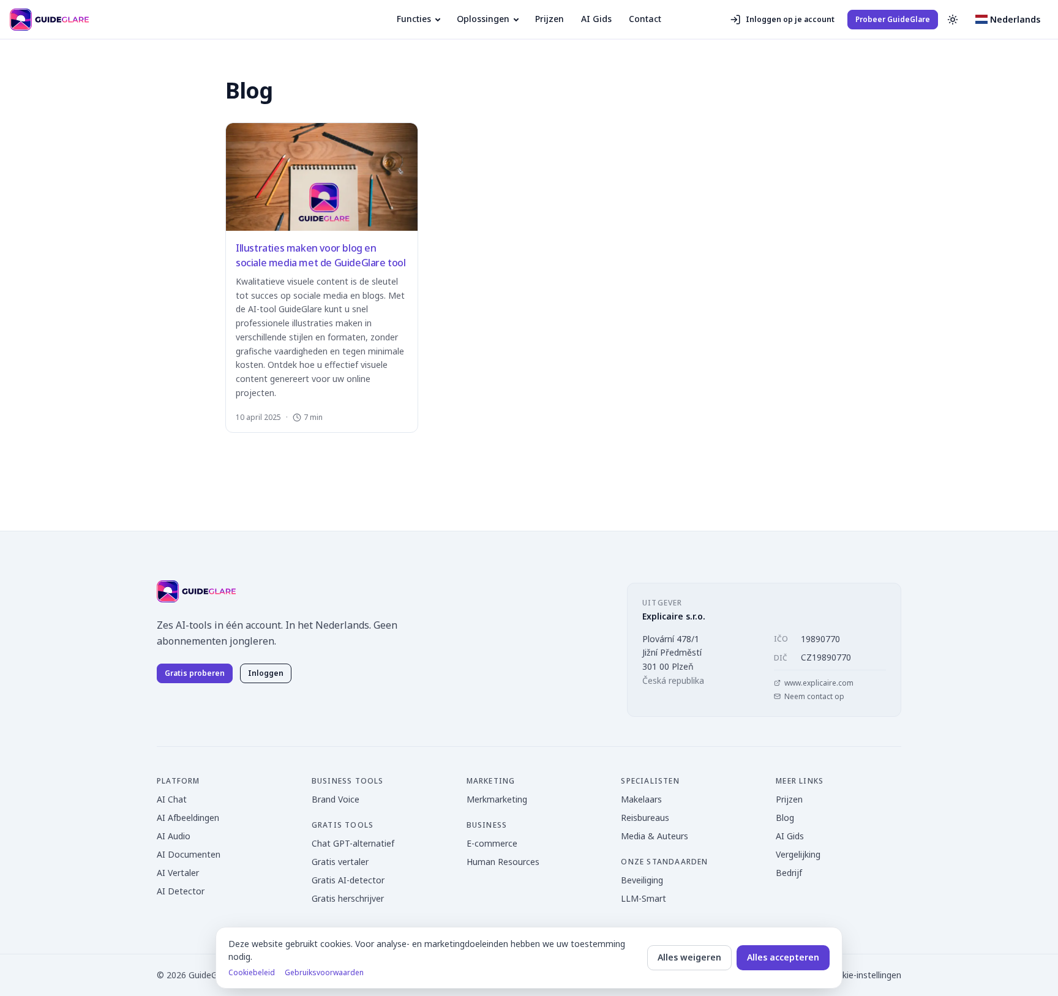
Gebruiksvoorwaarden (324, 972)
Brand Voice (335, 799)
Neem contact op (814, 697)
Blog (785, 817)
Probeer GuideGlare (892, 19)
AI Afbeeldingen (188, 817)
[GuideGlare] (196, 591)
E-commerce (492, 843)
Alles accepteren (783, 957)
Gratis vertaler (340, 861)
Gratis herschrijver (348, 898)
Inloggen (265, 673)
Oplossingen (483, 18)
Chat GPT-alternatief (353, 843)
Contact (645, 18)
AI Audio (173, 836)
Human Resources (503, 861)
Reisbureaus (645, 817)
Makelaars (641, 799)
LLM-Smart (643, 898)
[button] (1007, 19)
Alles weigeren (689, 957)
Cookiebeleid (251, 972)
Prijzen (549, 18)
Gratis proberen (195, 673)
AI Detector (180, 891)
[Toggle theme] (952, 19)
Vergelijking (798, 854)
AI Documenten (188, 854)
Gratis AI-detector (348, 880)
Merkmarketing (497, 799)
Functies (414, 18)
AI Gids (596, 18)
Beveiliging (642, 880)
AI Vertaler (178, 872)
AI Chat (172, 799)
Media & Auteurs (654, 836)
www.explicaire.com (819, 683)
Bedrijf (789, 872)
